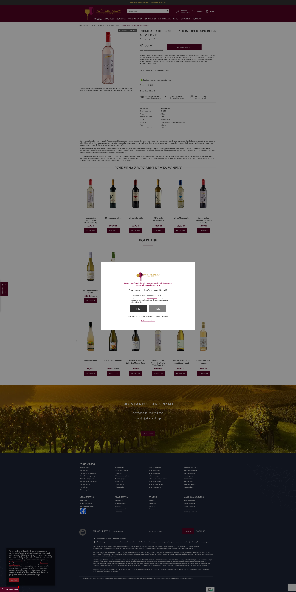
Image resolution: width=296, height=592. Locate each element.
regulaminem (152, 298)
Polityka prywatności (148, 321)
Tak (158, 308)
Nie (138, 308)
